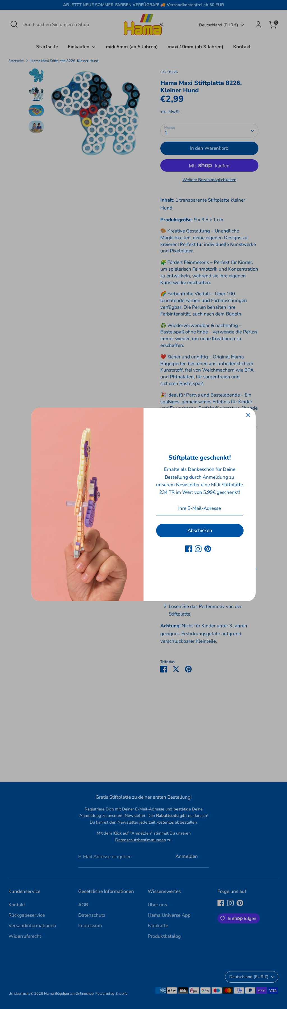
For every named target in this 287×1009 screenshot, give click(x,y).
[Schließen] (248, 415)
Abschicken (200, 530)
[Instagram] (198, 548)
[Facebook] (188, 548)
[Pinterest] (207, 548)
